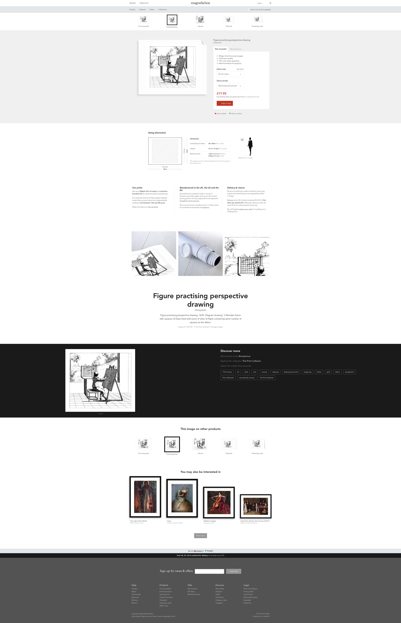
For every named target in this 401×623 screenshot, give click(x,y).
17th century (227, 372)
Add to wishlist (221, 114)
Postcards (163, 600)
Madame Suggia (210, 521)
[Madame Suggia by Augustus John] (219, 502)
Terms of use (248, 594)
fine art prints (153, 207)
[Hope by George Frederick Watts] (182, 498)
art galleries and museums (189, 201)
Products (144, 3)
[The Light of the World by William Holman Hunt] (145, 497)
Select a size (230, 69)
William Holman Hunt (137, 523)
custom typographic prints (166, 616)
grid (328, 372)
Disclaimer (247, 603)
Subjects (142, 9)
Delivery (230, 200)
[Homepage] (200, 3)
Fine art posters (165, 589)
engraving (307, 372)
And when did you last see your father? (255, 521)
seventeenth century (246, 378)
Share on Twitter (236, 114)
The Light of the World (138, 521)
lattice (337, 372)
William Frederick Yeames (249, 523)
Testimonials (136, 594)
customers (205, 207)
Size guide (240, 69)
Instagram (219, 603)
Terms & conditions (251, 589)
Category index (221, 600)
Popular (132, 9)
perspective (349, 372)
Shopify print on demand (261, 616)
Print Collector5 (228, 378)
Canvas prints (164, 594)
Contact (134, 589)
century (264, 372)
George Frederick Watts (175, 523)
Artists (152, 9)
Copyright (247, 600)
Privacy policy (249, 591)
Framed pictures (166, 591)
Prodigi (267, 614)
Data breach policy (250, 597)
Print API (259, 614)
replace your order (246, 209)
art (238, 372)
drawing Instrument (291, 372)
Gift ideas (191, 591)
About (134, 591)
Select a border (222, 81)
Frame (319, 372)
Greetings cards (165, 603)
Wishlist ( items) (194, 594)
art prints (238, 63)
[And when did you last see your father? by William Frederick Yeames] (256, 506)
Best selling (220, 589)
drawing (275, 372)
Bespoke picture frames (149, 616)
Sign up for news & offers (176, 571)
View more (200, 535)
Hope (169, 521)
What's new (164, 606)
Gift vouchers (192, 589)
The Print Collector (251, 361)
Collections (162, 9)
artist (246, 372)
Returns (134, 603)
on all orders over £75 (200, 555)
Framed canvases (166, 597)
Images (132, 3)
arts (254, 372)
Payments (135, 597)
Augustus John (209, 523)
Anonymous (217, 42)
